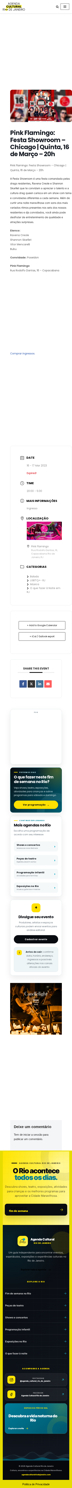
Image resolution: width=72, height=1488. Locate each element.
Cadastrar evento (36, 939)
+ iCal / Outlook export (42, 636)
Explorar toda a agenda (33, 1269)
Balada (34, 576)
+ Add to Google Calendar (42, 625)
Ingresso (32, 508)
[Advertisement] (36, 52)
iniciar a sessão (32, 1134)
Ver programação (36, 804)
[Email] (48, 684)
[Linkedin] (39, 684)
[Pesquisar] (57, 6)
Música (34, 584)
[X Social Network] (31, 684)
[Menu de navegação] (65, 7)
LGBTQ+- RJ (37, 580)
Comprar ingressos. (22, 353)
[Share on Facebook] (23, 684)
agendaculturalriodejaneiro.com (36, 1474)
